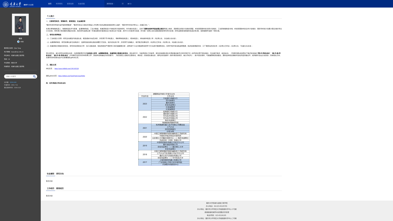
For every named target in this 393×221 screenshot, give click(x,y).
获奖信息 (70, 4)
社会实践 (81, 4)
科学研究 (59, 4)
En (130, 4)
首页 (49, 4)
